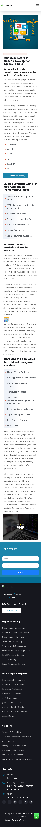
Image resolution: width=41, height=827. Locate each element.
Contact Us (11, 611)
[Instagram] (15, 802)
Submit (20, 572)
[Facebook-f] (4, 802)
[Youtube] (26, 802)
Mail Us (10, 794)
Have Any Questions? (16, 782)
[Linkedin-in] (20, 802)
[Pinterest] (31, 802)
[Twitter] (10, 802)
